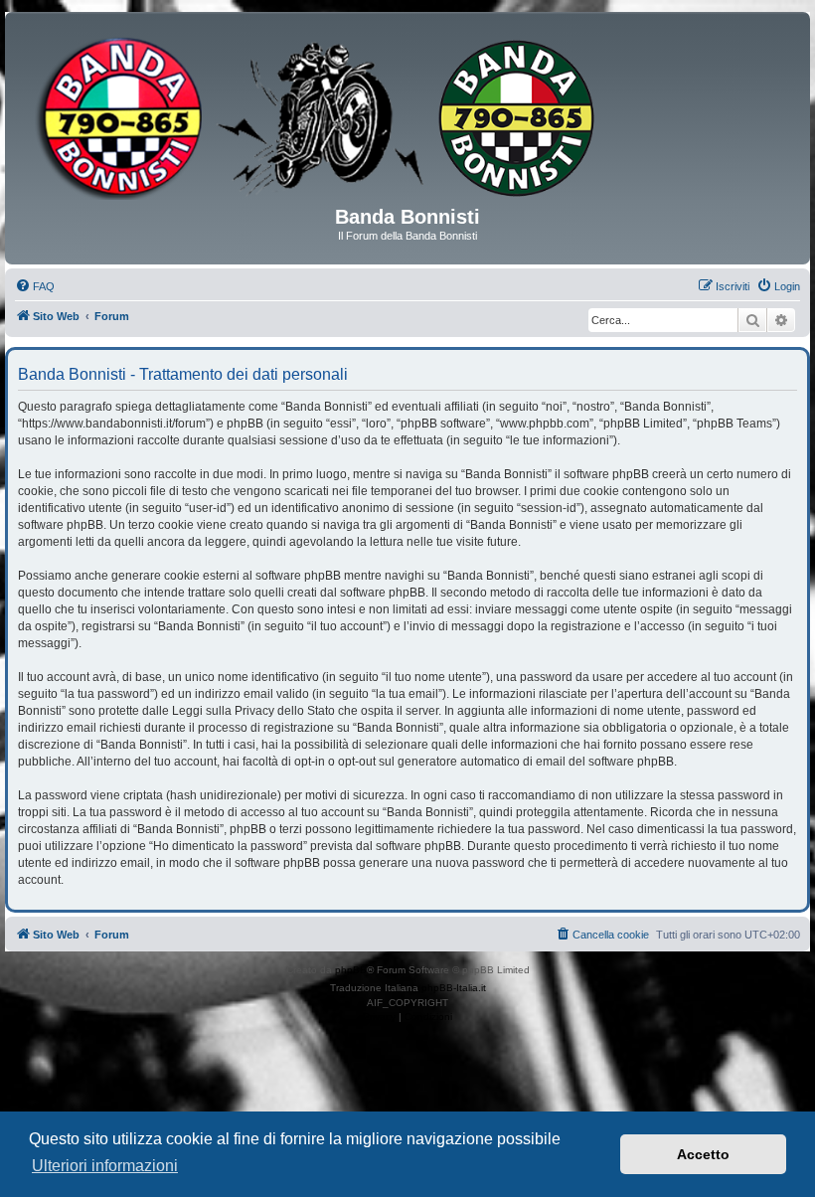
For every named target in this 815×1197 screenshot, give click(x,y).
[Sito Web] (407, 116)
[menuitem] (35, 286)
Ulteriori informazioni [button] (105, 1165)
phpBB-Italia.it (453, 987)
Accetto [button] (703, 1154)
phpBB (351, 969)
